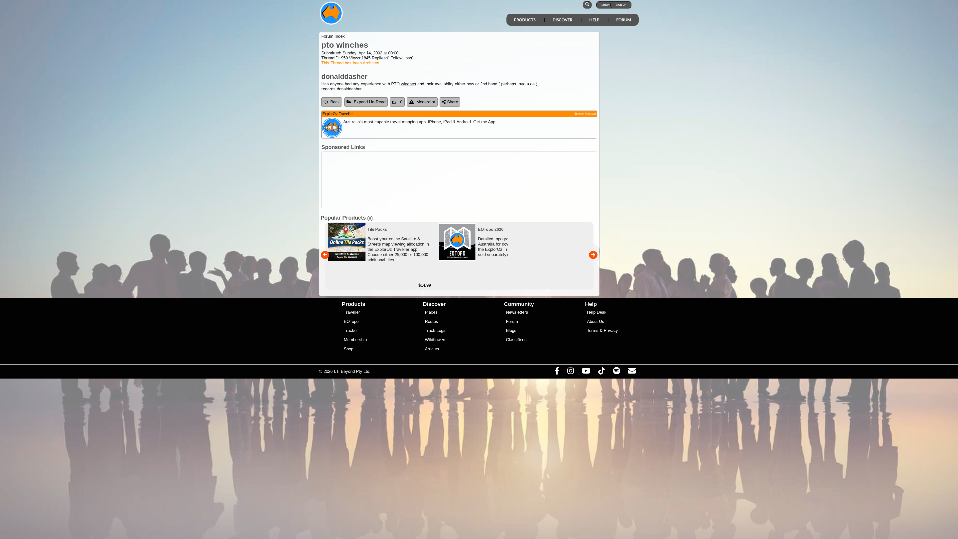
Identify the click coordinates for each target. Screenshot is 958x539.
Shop (348, 349)
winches (408, 84)
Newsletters (517, 312)
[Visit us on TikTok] (602, 372)
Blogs (511, 330)
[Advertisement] (483, 180)
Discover (562, 19)
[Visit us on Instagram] (570, 372)
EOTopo (351, 321)
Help (594, 19)
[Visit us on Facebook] (557, 372)
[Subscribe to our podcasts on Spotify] (616, 372)
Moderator (425, 102)
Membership (355, 339)
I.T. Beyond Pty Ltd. (352, 371)
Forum (623, 19)
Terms (593, 330)
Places (431, 312)
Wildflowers (436, 339)
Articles (432, 349)
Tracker (351, 330)
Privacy (611, 330)
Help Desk (596, 312)
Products (525, 19)
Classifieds (516, 339)
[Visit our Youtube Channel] (586, 372)
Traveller (352, 312)
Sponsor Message (585, 113)
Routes (431, 321)
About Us (595, 321)
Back (335, 102)
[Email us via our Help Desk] (631, 372)
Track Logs (435, 330)
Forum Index (333, 36)
